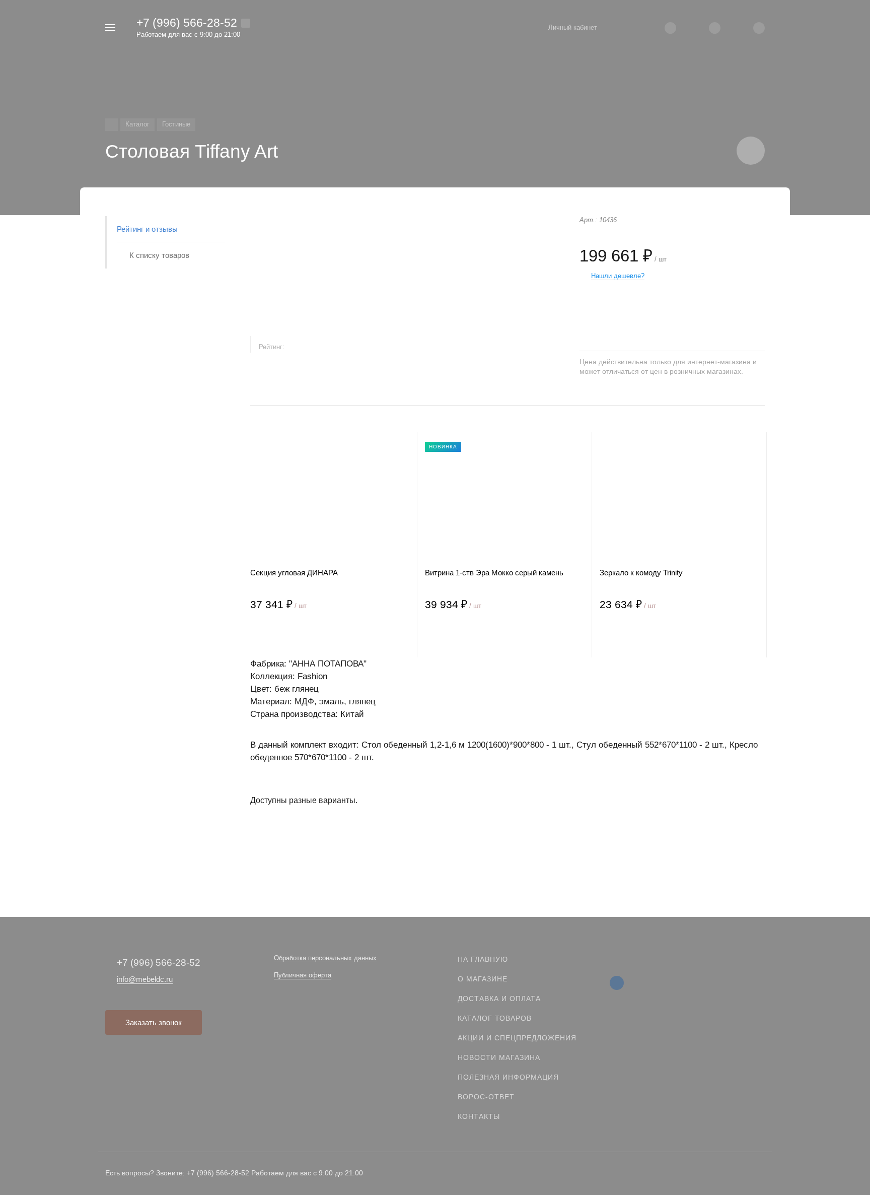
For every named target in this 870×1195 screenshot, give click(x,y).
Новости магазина (499, 1057)
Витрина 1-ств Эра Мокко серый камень (494, 572)
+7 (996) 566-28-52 (186, 22)
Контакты (479, 1116)
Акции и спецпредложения (517, 1038)
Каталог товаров (495, 1018)
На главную (483, 959)
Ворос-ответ (486, 1097)
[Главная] (111, 124)
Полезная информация (508, 1077)
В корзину (290, 637)
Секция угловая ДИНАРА (294, 572)
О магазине (483, 979)
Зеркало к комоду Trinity (641, 572)
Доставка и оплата (499, 998)
